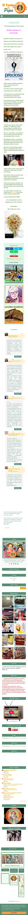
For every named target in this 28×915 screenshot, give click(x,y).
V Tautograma (7, 798)
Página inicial (7, 527)
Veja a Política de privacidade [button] (8, 909)
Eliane (10, 361)
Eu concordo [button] (14, 912)
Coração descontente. (8, 794)
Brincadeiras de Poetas (9, 788)
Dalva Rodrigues (12, 335)
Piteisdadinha (7, 783)
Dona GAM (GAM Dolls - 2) (15, 434)
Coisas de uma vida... (8, 778)
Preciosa (13, 192)
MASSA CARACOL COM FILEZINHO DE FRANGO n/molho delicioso (12, 785)
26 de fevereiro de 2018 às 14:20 (12, 471)
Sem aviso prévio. (7, 775)
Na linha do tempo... (8, 780)
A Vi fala (15, 258)
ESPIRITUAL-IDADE (8, 797)
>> (24, 527)
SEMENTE (5, 771)
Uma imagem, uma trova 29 (10, 789)
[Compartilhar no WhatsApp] (14, 251)
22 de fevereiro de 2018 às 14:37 (12, 336)
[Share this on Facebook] (9, 248)
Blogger (18, 901)
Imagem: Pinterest (9, 234)
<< (3, 526)
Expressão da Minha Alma (10, 770)
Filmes (13, 259)
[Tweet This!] (18, 248)
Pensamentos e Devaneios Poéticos (12, 792)
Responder (17, 356)
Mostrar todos (23, 801)
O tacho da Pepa (7, 774)
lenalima (10, 398)
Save (14, 256)
